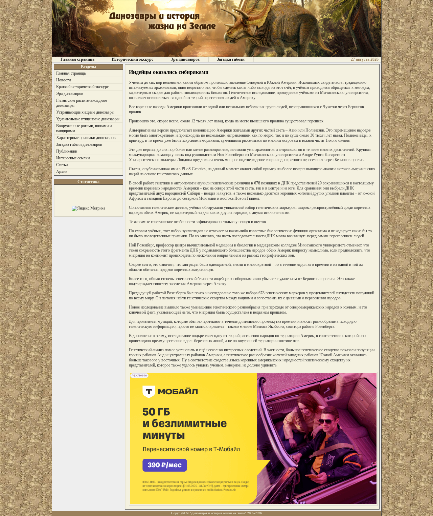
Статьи (62, 164)
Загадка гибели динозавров (79, 144)
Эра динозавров (185, 59)
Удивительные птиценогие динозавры (87, 119)
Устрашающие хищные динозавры (85, 112)
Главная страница (77, 59)
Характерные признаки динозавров (86, 137)
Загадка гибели (231, 59)
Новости (63, 80)
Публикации (66, 151)
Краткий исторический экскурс (82, 86)
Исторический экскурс (132, 59)
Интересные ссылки (73, 158)
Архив (61, 171)
